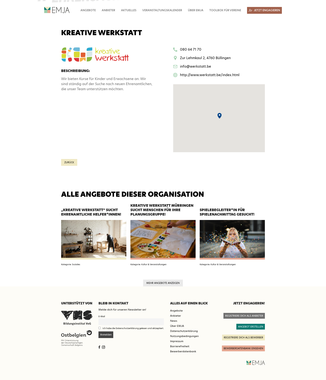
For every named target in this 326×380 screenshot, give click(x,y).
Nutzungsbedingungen (184, 336)
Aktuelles (128, 10)
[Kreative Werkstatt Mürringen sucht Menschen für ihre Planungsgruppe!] (163, 240)
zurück (69, 162)
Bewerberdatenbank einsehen (243, 348)
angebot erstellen (250, 326)
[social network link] (99, 347)
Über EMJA (195, 10)
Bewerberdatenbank (183, 351)
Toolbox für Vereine (225, 10)
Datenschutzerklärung (184, 331)
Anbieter (108, 10)
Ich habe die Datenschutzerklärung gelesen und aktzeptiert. (133, 328)
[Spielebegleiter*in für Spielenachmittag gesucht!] (232, 240)
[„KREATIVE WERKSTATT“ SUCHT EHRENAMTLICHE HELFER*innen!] (93, 240)
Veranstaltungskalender (162, 10)
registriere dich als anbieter (244, 315)
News (173, 321)
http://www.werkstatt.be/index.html (209, 75)
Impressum (176, 341)
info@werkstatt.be (195, 66)
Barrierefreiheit (179, 346)
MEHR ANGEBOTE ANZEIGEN (163, 283)
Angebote (88, 10)
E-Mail (101, 316)
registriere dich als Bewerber (243, 337)
